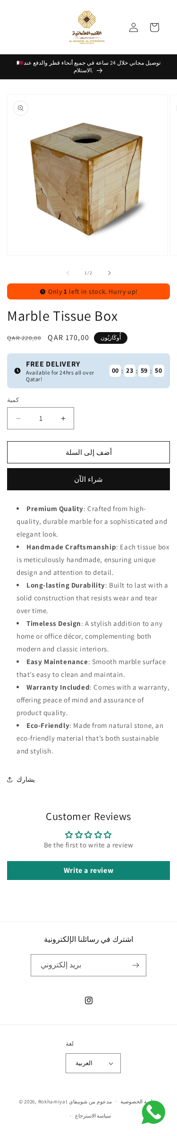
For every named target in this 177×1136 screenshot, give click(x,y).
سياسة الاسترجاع (93, 1115)
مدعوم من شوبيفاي (90, 1101)
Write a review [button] (88, 870)
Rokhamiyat (53, 1101)
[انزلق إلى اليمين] (109, 273)
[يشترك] (135, 965)
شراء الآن (88, 479)
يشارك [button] (26, 779)
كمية (13, 400)
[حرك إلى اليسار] (68, 273)
